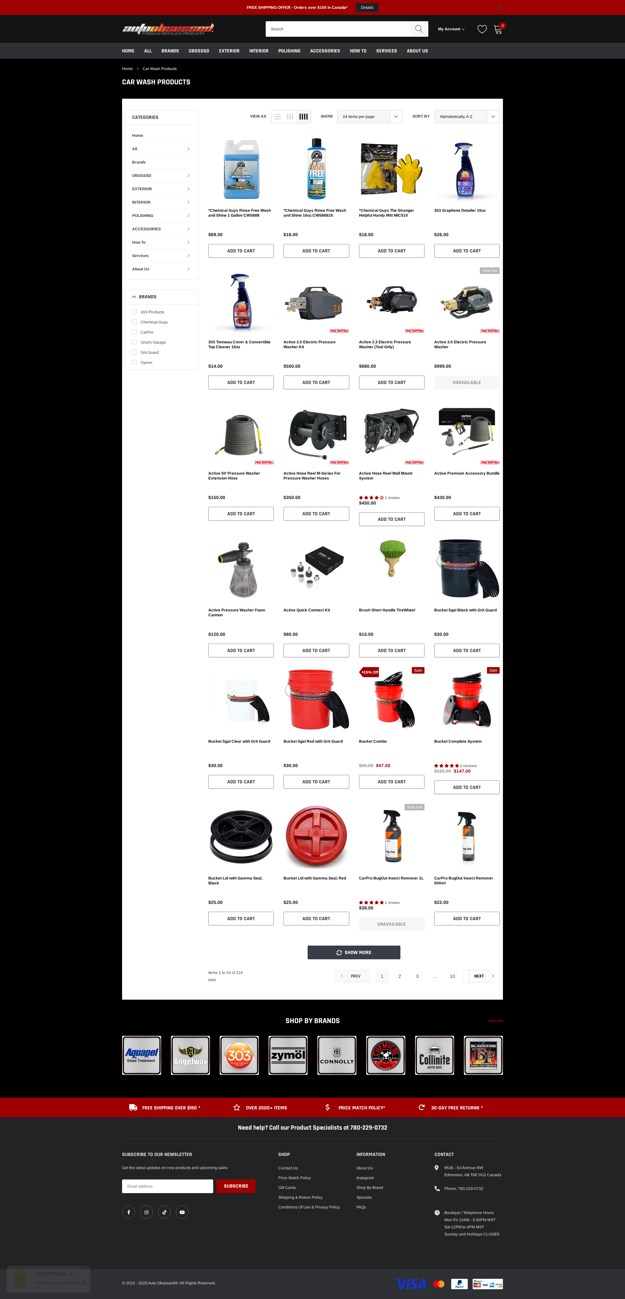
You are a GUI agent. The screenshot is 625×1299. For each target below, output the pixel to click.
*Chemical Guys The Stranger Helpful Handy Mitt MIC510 (386, 213)
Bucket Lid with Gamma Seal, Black (235, 880)
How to (358, 51)
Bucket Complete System (458, 741)
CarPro (147, 332)
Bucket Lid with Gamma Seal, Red (315, 878)
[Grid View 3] (290, 116)
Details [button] (367, 7)
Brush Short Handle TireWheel (387, 610)
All (148, 51)
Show (327, 116)
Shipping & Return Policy (300, 1197)
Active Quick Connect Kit (307, 610)
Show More (357, 952)
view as (258, 116)
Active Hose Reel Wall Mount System (385, 475)
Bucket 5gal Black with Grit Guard (465, 610)
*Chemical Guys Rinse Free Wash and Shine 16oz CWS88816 (315, 213)
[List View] (277, 116)
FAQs (361, 1207)
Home (128, 51)
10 (452, 976)
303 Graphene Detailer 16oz (460, 210)
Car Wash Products (160, 68)
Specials (364, 1197)
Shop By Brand (369, 1187)
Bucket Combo (373, 741)
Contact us (288, 1168)
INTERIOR (259, 51)
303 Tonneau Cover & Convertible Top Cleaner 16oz (239, 344)
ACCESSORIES (325, 51)
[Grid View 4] (303, 116)
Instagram (365, 1178)
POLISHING (289, 51)
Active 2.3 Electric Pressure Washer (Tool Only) (385, 344)
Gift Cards (287, 1187)
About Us (417, 51)
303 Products (152, 312)
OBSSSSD (199, 51)
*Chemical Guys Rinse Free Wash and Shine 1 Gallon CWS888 (239, 213)
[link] (241, 169)
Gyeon (146, 362)
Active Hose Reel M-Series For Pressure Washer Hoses (312, 475)
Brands (170, 51)
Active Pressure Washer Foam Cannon (236, 612)
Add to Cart (241, 251)
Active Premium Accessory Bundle (467, 473)
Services (386, 51)
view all (495, 1021)
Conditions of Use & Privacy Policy (309, 1207)
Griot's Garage (153, 342)
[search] (419, 28)
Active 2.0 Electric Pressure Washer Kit (310, 344)
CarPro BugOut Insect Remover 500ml (463, 880)
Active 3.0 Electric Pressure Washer (460, 344)
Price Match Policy (294, 1178)
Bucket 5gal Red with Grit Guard (313, 741)
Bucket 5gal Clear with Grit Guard (239, 741)
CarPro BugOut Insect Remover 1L (391, 878)
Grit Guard (150, 352)
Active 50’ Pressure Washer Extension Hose (234, 475)
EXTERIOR (229, 51)
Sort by (421, 116)
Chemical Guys (154, 322)
